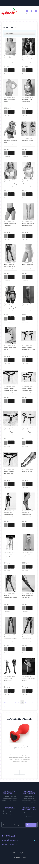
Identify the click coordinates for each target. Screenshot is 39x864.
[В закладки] (9, 70)
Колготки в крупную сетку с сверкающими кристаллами (9, 556)
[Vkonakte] (17, 831)
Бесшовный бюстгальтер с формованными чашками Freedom (10, 59)
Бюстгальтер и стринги (27, 140)
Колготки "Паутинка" (27, 471)
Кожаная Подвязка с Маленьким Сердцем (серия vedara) (27, 432)
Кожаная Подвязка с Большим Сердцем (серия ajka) (28, 349)
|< (5, 702)
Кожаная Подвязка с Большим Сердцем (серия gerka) (10, 390)
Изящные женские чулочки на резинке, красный (27, 308)
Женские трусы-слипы (27, 264)
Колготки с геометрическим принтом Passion (10, 597)
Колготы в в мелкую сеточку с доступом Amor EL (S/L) (10, 638)
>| (8, 706)
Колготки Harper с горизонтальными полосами (8, 514)
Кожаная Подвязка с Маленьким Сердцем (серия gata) (9, 432)
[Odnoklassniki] (21, 831)
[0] (26, 13)
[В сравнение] (12, 70)
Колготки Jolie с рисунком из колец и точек (27, 514)
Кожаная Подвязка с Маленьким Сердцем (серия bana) (27, 390)
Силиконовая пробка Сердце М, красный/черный (19, 747)
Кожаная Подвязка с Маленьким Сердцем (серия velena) (9, 473)
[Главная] (3, 24)
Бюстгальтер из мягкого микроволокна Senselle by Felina (10, 183)
